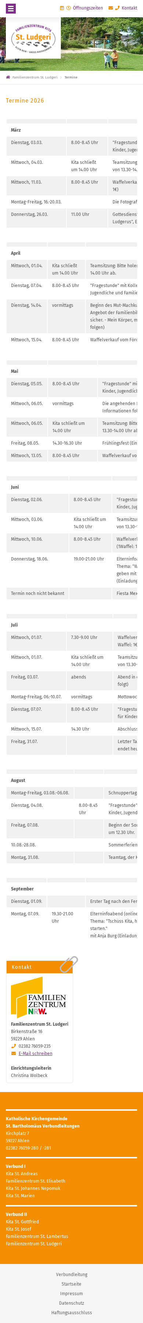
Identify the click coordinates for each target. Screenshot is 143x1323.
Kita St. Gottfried (22, 1221)
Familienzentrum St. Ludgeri (34, 1243)
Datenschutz (71, 1303)
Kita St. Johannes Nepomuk (33, 1188)
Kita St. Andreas (22, 1173)
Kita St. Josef (18, 1229)
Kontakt (129, 8)
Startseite (71, 1284)
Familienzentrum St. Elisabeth (35, 1181)
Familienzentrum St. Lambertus (37, 1236)
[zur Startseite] (33, 38)
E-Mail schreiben (35, 1053)
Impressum (71, 1293)
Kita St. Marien (20, 1195)
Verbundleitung (71, 1274)
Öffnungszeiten (87, 8)
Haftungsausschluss (71, 1312)
